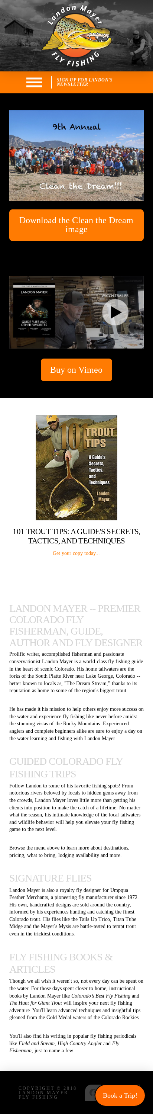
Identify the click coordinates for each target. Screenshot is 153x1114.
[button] (34, 82)
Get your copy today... (76, 553)
